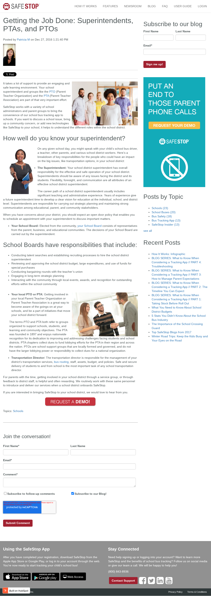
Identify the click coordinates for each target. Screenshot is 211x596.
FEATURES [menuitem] (110, 6)
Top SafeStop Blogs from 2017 (171, 332)
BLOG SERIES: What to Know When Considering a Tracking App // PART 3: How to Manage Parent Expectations (177, 274)
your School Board (89, 225)
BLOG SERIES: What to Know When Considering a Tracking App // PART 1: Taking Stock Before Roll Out (177, 299)
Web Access (75, 577)
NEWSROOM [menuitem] (133, 6)
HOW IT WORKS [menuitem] (86, 6)
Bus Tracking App (166, 220)
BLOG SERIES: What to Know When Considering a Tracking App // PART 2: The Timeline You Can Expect (179, 287)
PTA (46, 95)
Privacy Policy (175, 592)
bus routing (61, 361)
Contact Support (123, 580)
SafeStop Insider (165, 224)
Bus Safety (162, 216)
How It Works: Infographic (168, 254)
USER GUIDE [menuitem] (183, 6)
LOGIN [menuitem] (202, 6)
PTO (52, 91)
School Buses (164, 212)
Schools (18, 411)
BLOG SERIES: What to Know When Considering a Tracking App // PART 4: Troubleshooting (177, 262)
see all (147, 230)
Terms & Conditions (197, 592)
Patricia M (23, 39)
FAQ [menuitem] (165, 6)
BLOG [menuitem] (152, 6)
